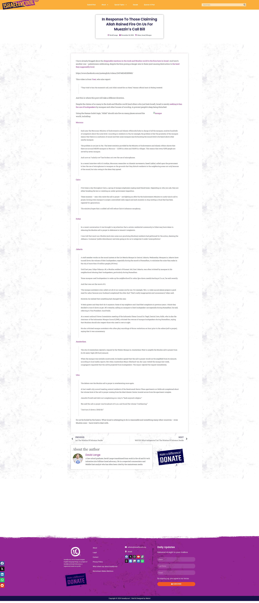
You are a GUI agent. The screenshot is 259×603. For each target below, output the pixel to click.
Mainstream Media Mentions (103, 571)
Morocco (79, 122)
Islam (139, 35)
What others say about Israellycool (105, 566)
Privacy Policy (98, 562)
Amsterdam (81, 341)
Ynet (94, 79)
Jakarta (79, 249)
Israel (143, 35)
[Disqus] (129, 508)
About (104, 5)
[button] (2, 563)
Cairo (78, 179)
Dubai (78, 219)
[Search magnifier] (244, 4)
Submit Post (91, 5)
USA (78, 375)
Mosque (148, 35)
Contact (95, 557)
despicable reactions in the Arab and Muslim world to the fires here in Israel (136, 61)
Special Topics (119, 5)
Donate (135, 5)
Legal (95, 552)
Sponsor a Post (149, 5)
